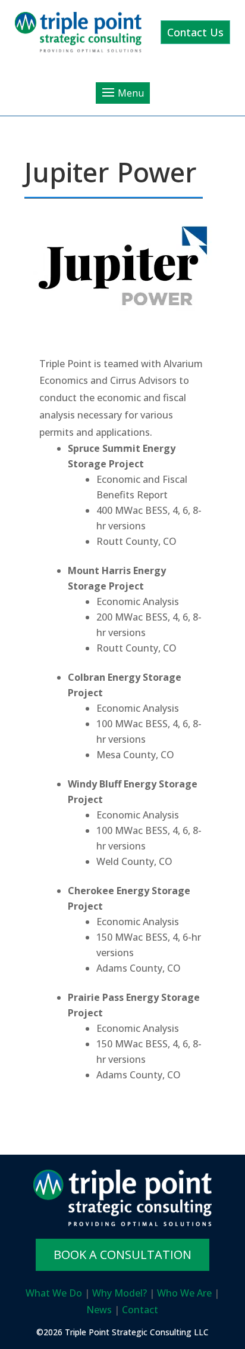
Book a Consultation (122, 1254)
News (99, 1309)
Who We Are (184, 1293)
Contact (140, 1309)
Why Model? (119, 1293)
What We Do (54, 1293)
